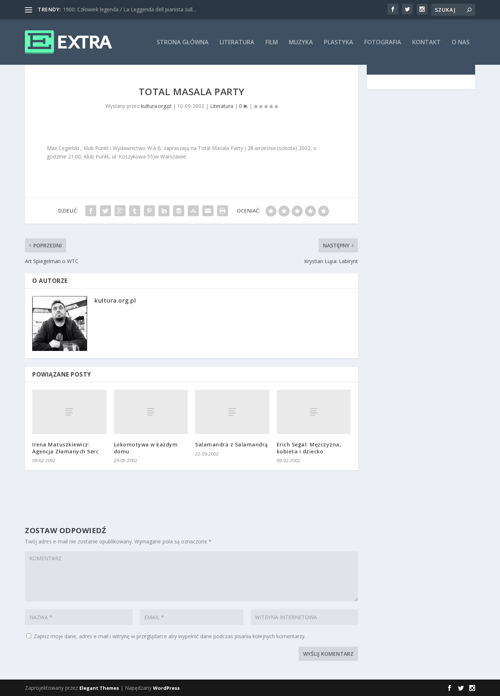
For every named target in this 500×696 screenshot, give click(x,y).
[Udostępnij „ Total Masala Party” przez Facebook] (90, 210)
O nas (461, 42)
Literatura (237, 42)
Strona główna (183, 42)
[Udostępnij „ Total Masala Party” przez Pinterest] (149, 210)
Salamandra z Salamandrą (231, 444)
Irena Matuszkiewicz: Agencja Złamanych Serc (65, 447)
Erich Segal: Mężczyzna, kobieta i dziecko (309, 447)
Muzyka (301, 42)
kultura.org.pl (156, 105)
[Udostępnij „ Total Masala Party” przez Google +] (120, 210)
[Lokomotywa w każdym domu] (151, 412)
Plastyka (338, 42)
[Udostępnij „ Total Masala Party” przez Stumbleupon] (193, 210)
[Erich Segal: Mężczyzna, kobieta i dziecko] (314, 412)
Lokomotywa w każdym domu (146, 447)
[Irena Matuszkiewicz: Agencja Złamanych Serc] (69, 412)
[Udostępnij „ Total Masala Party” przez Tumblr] (134, 210)
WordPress (166, 688)
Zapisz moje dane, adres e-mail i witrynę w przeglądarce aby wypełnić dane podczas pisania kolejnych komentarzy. (170, 636)
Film (271, 42)
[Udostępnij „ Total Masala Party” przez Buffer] (178, 210)
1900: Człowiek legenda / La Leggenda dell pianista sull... (129, 9)
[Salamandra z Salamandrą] (232, 412)
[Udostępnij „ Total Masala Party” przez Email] (208, 210)
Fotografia (382, 42)
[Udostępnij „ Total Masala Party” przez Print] (222, 210)
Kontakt (426, 42)
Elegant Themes (99, 688)
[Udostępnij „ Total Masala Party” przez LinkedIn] (164, 210)
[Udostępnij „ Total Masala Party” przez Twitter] (105, 210)
